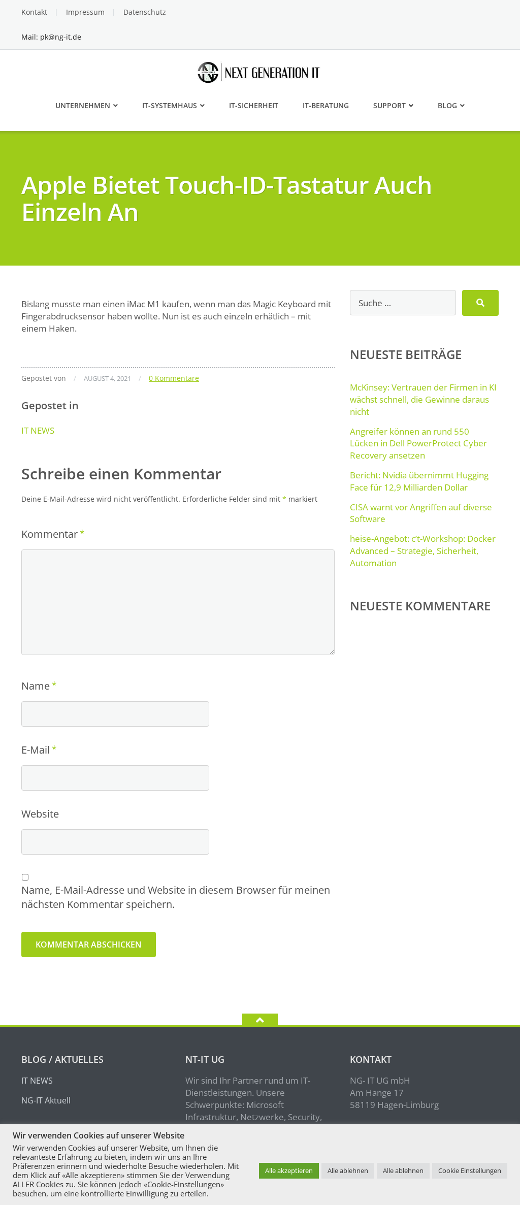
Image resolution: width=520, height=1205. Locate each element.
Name (35, 686)
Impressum (85, 12)
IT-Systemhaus (169, 105)
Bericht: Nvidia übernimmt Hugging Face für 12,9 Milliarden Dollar (419, 481)
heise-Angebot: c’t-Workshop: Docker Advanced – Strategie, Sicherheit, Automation (423, 551)
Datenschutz (144, 12)
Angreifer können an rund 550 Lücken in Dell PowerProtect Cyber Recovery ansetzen (418, 444)
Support (389, 105)
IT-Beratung (326, 105)
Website (40, 814)
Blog (447, 105)
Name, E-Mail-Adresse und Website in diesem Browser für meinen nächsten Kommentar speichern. (175, 897)
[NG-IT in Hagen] (260, 71)
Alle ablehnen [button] (348, 1170)
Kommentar (49, 534)
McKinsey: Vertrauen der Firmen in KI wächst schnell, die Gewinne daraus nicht (423, 399)
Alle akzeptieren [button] (289, 1170)
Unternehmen (82, 105)
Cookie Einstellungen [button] (469, 1170)
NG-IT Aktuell (46, 1100)
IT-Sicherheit (253, 105)
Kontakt (34, 12)
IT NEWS (37, 430)
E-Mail (35, 750)
